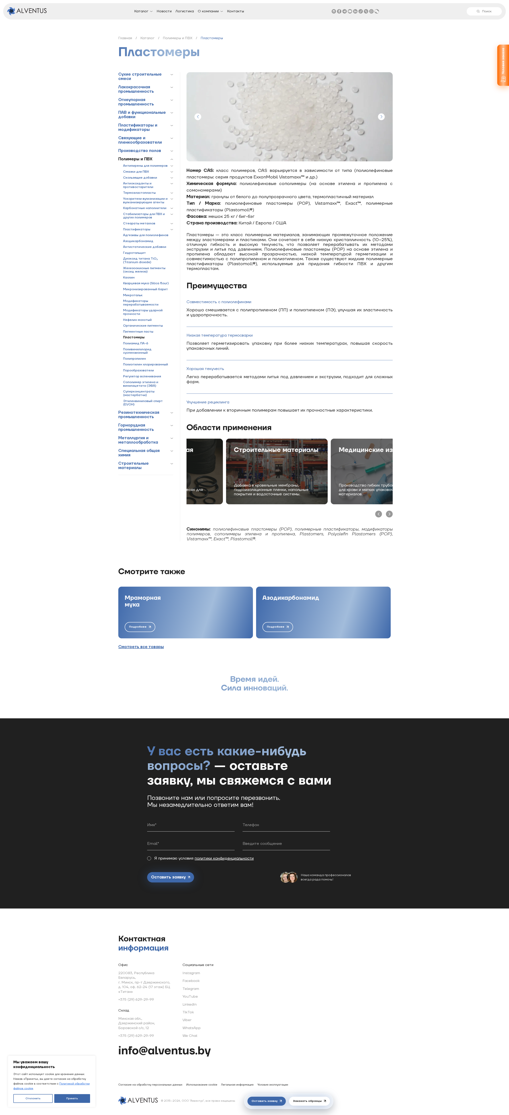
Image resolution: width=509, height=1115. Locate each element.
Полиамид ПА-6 (135, 343)
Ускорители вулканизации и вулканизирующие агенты (145, 200)
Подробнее (138, 627)
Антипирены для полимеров (145, 166)
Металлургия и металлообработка (138, 440)
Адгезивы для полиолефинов (145, 235)
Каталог (141, 11)
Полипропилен (134, 359)
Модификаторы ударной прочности (143, 312)
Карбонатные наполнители (144, 208)
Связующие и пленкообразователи (140, 140)
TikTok (188, 1012)
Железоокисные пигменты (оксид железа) (144, 270)
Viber (187, 1020)
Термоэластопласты (139, 193)
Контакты (235, 11)
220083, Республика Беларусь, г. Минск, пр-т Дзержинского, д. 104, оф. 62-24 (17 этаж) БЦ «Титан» (144, 982)
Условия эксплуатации (272, 1085)
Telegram (191, 988)
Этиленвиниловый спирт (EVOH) (143, 402)
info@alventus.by (164, 1051)
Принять (72, 1098)
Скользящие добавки (140, 178)
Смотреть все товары (141, 647)
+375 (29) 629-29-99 (136, 999)
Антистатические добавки (144, 247)
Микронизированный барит (145, 289)
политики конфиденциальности (224, 858)
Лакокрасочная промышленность (136, 89)
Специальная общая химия (139, 453)
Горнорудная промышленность (136, 427)
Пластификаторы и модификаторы (137, 127)
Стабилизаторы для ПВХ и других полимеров (144, 215)
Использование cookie (201, 1085)
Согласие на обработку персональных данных (150, 1085)
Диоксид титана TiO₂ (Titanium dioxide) (140, 260)
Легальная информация (237, 1085)
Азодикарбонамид (138, 241)
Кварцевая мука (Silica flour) (146, 283)
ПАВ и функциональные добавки (142, 114)
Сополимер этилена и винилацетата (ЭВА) (140, 384)
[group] (185, 612)
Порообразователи (138, 370)
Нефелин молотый (137, 320)
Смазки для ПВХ (136, 172)
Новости (164, 11)
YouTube (190, 996)
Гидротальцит (134, 253)
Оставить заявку (168, 877)
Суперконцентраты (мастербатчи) (138, 393)
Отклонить (33, 1098)
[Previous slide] (197, 116)
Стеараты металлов (139, 223)
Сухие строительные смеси (140, 76)
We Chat (190, 1035)
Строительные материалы (133, 465)
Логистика (185, 11)
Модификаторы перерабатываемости (140, 302)
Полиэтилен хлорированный (145, 364)
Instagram (191, 973)
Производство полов (139, 151)
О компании (208, 11)
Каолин (129, 277)
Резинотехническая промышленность (138, 414)
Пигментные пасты (138, 332)
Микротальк (133, 295)
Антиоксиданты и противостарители (138, 185)
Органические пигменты (143, 326)
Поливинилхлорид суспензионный (137, 351)
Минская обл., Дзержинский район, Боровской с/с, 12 (136, 1023)
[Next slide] (381, 116)
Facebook (191, 981)
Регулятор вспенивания (142, 376)
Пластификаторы (136, 229)
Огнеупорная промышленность (136, 102)
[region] (51, 1081)
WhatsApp (192, 1028)
